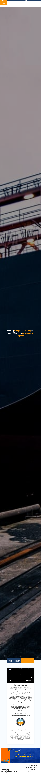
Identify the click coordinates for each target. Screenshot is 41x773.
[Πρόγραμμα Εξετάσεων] (16, 661)
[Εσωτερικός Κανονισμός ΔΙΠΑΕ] (11, 661)
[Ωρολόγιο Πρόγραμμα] (13, 661)
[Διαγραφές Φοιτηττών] (8, 661)
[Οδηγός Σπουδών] (19, 661)
